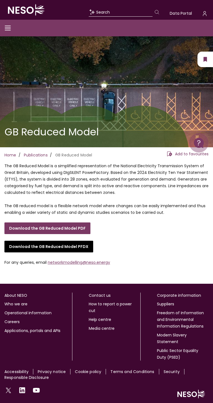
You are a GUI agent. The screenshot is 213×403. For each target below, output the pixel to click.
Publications (36, 155)
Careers (12, 322)
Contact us (100, 295)
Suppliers (165, 304)
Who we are (15, 304)
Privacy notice (52, 371)
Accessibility (16, 371)
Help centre (100, 319)
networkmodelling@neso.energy (79, 262)
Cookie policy (88, 371)
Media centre (102, 328)
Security (172, 371)
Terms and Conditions (132, 371)
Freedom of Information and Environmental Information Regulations (180, 319)
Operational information (28, 313)
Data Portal (181, 13)
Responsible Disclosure (26, 377)
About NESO (15, 295)
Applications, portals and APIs (32, 330)
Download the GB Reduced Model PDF (47, 228)
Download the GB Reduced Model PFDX (48, 246)
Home (10, 155)
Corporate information (179, 295)
